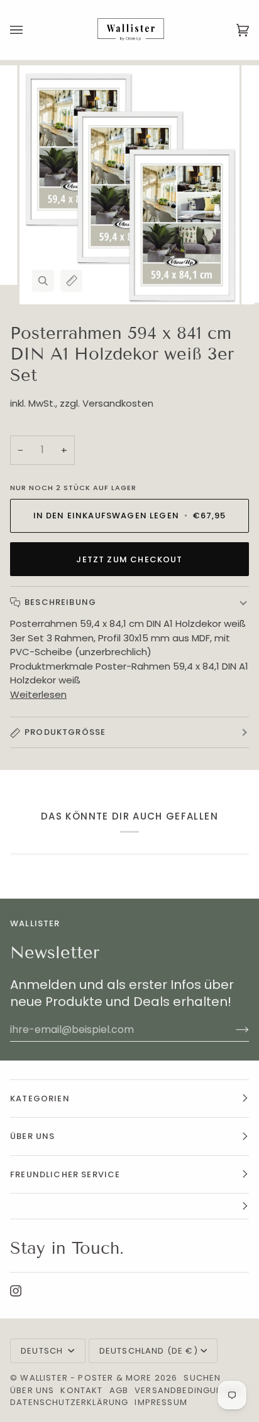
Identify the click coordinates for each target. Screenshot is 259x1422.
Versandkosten (117, 403)
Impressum (161, 1402)
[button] (129, 1206)
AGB (119, 1390)
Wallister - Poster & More (86, 1378)
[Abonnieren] (232, 1029)
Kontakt (81, 1390)
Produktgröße (65, 732)
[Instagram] (15, 1290)
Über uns (32, 1390)
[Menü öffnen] (29, 30)
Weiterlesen (38, 694)
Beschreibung (60, 602)
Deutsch (43, 1351)
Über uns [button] (32, 1136)
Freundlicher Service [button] (65, 1174)
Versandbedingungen (188, 1390)
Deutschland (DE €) (148, 1351)
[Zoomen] (43, 281)
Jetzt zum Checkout (129, 559)
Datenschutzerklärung (69, 1402)
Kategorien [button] (40, 1098)
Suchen (202, 1378)
